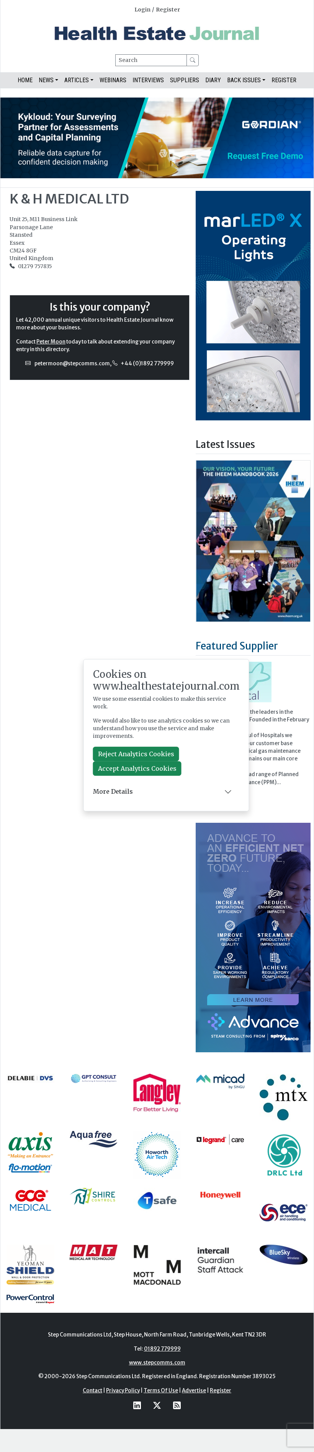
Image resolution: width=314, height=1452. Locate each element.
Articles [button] (76, 80)
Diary (213, 80)
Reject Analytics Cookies (136, 754)
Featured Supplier (237, 646)
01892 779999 (162, 1349)
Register (168, 10)
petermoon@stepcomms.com (72, 363)
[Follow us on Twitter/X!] (157, 1405)
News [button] (46, 80)
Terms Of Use (161, 1390)
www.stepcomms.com (157, 1362)
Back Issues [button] (244, 80)
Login (142, 10)
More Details (113, 791)
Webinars (113, 80)
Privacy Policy (123, 1390)
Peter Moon (50, 342)
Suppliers (184, 80)
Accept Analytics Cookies (137, 768)
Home (25, 80)
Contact (92, 1390)
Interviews (148, 80)
